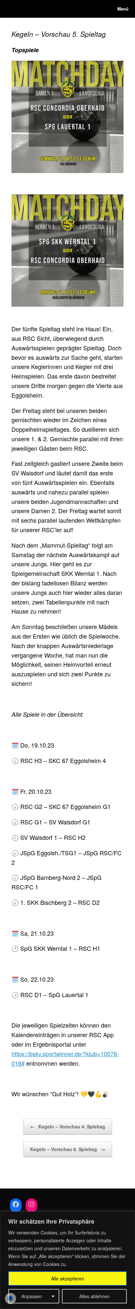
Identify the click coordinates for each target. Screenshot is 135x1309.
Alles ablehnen (94, 1296)
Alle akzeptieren (67, 1278)
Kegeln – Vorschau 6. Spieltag (67, 1149)
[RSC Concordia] (11, 9)
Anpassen (31, 1296)
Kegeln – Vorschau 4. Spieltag (67, 1126)
